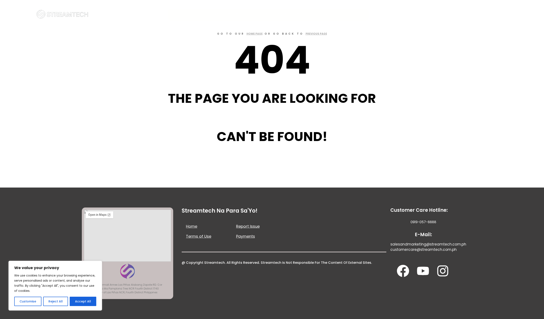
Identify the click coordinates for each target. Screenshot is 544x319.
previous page (316, 33)
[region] (55, 286)
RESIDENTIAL (236, 14)
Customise (28, 301)
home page (254, 33)
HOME (213, 14)
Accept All (83, 301)
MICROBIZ (262, 14)
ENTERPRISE (288, 14)
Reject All (55, 301)
